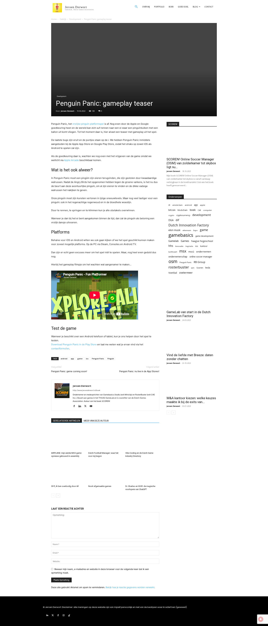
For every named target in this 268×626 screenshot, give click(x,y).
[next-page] (58, 495)
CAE (199, 210)
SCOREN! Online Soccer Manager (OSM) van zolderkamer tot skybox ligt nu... (191, 163)
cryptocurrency (183, 215)
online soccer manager (201, 256)
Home (54, 19)
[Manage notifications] (260, 619)
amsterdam (177, 205)
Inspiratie (189, 246)
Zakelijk (63, 19)
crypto (171, 215)
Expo (195, 230)
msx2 (191, 251)
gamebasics (180, 235)
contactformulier (60, 348)
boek (193, 209)
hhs (170, 245)
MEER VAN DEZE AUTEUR (96, 421)
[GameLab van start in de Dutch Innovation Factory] (192, 295)
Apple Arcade (71, 160)
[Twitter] (86, 406)
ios (87, 358)
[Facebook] (75, 406)
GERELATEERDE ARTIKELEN (66, 421)
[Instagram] (64, 615)
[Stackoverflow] (69, 615)
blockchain (183, 210)
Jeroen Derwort (67, 111)
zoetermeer (186, 272)
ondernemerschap (177, 256)
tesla (207, 267)
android (64, 358)
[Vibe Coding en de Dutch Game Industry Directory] (142, 438)
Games (185, 241)
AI (169, 205)
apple (202, 205)
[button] (136, 7)
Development (75, 19)
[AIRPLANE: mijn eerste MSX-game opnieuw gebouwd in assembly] (68, 438)
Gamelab (173, 241)
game (80, 358)
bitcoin (171, 210)
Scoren (200, 267)
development (201, 215)
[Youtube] (92, 406)
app (72, 358)
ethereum (187, 230)
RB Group (199, 262)
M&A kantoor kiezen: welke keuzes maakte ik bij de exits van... (191, 400)
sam (192, 268)
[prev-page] (53, 495)
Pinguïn (110, 358)
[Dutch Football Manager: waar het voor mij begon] (105, 438)
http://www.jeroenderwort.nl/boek (86, 390)
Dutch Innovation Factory (188, 225)
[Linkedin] (80, 406)
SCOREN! (172, 124)
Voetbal (172, 272)
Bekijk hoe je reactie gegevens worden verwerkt (130, 587)
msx (182, 251)
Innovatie (179, 246)
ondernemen (203, 251)
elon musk (174, 230)
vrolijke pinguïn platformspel (88, 123)
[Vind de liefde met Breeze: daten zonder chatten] (192, 338)
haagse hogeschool (202, 241)
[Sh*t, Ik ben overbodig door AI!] (68, 472)
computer (207, 210)
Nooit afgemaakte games (99, 486)
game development (204, 236)
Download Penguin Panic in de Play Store (74, 344)
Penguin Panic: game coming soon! (69, 371)
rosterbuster (178, 267)
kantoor (204, 246)
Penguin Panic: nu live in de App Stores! (139, 371)
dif (177, 220)
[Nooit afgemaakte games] (105, 472)
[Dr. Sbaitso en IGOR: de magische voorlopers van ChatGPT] (142, 472)
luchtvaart (172, 252)
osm (172, 261)
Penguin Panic (98, 358)
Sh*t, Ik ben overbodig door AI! (65, 486)
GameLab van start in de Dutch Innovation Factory (188, 314)
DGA (171, 220)
